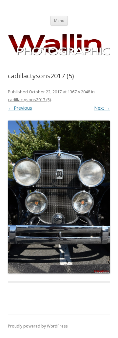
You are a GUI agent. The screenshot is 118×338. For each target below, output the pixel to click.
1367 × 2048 (79, 92)
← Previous (20, 108)
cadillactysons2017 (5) (29, 100)
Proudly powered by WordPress (38, 326)
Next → (102, 108)
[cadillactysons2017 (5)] (59, 197)
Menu (59, 20)
